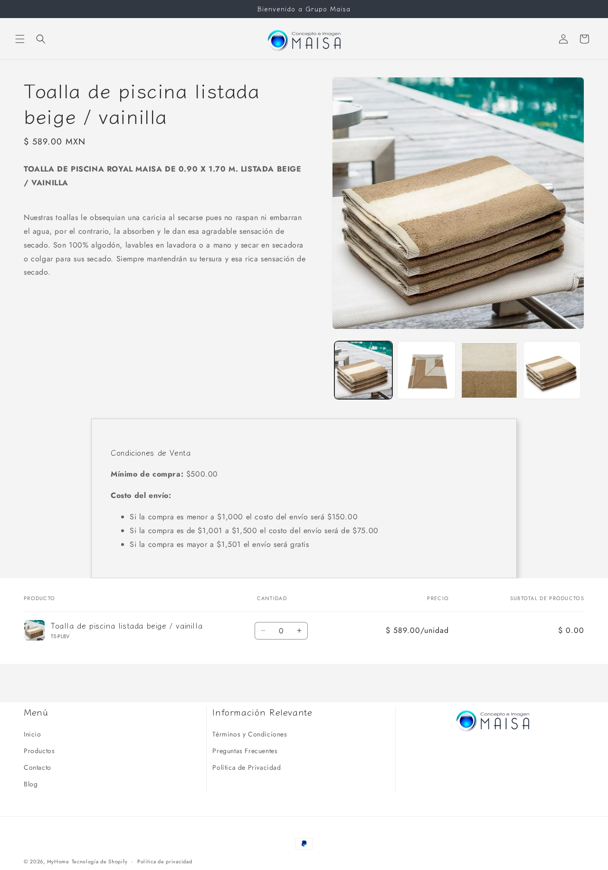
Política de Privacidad (246, 767)
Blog (31, 783)
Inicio (32, 733)
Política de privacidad (164, 861)
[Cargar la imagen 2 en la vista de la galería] (426, 370)
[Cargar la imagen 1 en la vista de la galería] (363, 370)
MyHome (58, 861)
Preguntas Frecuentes (244, 750)
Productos (39, 750)
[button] (20, 39)
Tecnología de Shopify (100, 861)
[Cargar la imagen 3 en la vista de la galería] (489, 370)
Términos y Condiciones (249, 733)
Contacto (37, 767)
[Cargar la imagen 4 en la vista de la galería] (552, 370)
